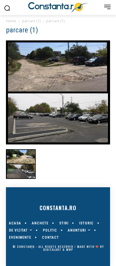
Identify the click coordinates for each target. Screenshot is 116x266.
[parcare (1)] (58, 143)
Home (11, 20)
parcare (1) (31, 20)
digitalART (52, 249)
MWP (69, 249)
